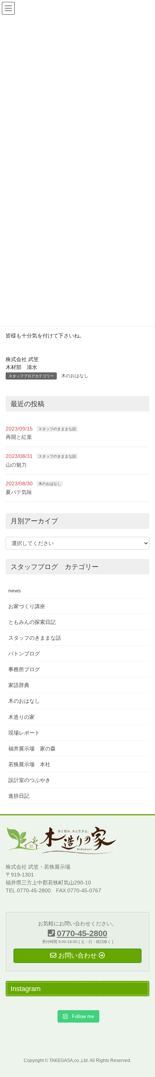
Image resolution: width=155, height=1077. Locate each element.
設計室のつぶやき (29, 780)
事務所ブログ (24, 669)
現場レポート (24, 733)
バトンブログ (24, 654)
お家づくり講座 (26, 606)
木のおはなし (74, 375)
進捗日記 (18, 796)
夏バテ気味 (19, 492)
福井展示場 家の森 (32, 749)
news (14, 590)
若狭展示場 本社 (29, 764)
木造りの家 (21, 717)
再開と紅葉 (19, 437)
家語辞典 (18, 685)
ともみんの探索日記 (32, 622)
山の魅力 (16, 465)
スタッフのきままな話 (57, 429)
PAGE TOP (144, 1038)
